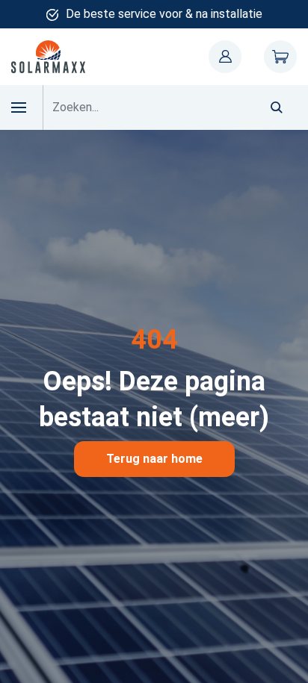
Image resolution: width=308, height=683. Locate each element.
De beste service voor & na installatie (164, 14)
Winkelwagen (280, 56)
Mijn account (225, 56)
